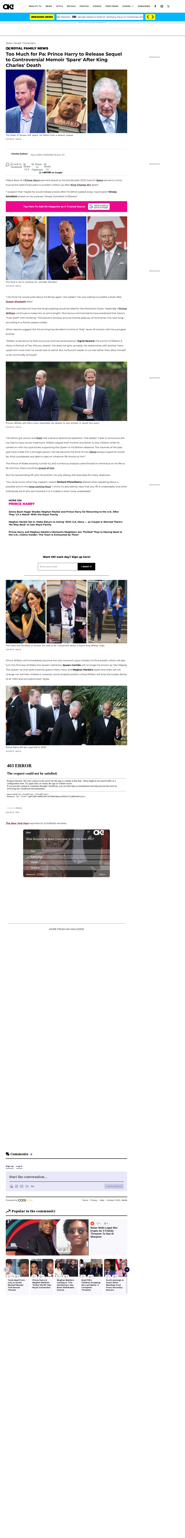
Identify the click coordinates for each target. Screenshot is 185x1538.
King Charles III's (81, 185)
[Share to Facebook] (16, 164)
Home (9, 43)
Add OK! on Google (52, 172)
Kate (39, 438)
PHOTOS (84, 6)
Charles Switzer (19, 153)
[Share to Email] (47, 164)
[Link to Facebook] (155, 6)
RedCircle (19, 808)
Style (59, 6)
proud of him (46, 468)
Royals (71, 6)
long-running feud (40, 486)
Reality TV (35, 6)
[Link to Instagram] (162, 6)
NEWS (49, 6)
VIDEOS (97, 6)
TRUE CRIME (111, 6)
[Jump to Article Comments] (7, 164)
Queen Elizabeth (16, 301)
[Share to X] (27, 164)
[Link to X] (168, 6)
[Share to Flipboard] (37, 164)
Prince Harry (29, 43)
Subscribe (144, 6)
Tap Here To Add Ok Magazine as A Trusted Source (54, 206)
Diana (93, 452)
